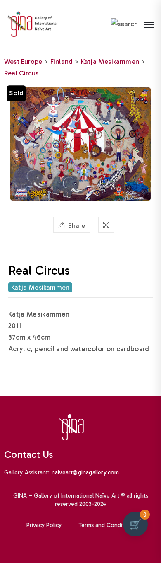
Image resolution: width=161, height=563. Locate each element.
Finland (61, 61)
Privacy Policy (44, 525)
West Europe (23, 61)
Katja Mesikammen (110, 61)
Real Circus (21, 73)
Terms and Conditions (107, 525)
